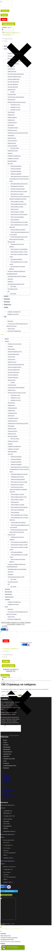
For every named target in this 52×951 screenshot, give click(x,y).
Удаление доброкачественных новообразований (15, 272)
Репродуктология (13, 150)
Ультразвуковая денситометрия (17, 276)
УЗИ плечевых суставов (17, 211)
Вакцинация (11, 58)
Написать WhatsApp (9, 891)
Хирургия (10, 281)
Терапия (10, 153)
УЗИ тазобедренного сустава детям (18, 263)
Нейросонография (15, 173)
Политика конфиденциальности (9, 764)
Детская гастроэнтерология (16, 74)
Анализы (10, 56)
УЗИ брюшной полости (17, 186)
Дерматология (12, 71)
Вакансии (10, 321)
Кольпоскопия (12, 94)
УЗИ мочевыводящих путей (18, 204)
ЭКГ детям (13, 286)
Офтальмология (12, 130)
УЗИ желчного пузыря (16, 194)
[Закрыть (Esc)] (1, 947)
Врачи (5, 46)
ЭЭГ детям (13, 293)
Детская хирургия (13, 84)
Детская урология (13, 87)
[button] (5, 11)
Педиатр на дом (15, 104)
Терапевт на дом (15, 107)
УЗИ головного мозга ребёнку (19, 249)
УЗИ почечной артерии (17, 217)
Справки (6, 307)
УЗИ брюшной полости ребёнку (16, 245)
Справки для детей (13, 158)
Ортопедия (11, 125)
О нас (5, 316)
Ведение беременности (15, 61)
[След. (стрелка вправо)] (2, 949)
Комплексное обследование (16, 97)
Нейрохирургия (12, 117)
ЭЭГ (8, 291)
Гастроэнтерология (13, 63)
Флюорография (12, 161)
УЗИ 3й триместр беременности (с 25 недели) (19, 233)
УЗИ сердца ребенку (16, 259)
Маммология (11, 99)
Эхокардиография (15, 171)
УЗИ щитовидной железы (17, 229)
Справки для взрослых (14, 155)
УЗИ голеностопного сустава (18, 191)
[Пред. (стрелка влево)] (1, 949)
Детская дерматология (14, 76)
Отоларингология (13, 127)
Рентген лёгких (14, 148)
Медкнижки (11, 112)
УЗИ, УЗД (10, 163)
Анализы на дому (15, 109)
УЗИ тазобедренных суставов (19, 222)
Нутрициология (12, 122)
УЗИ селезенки (14, 219)
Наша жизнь (11, 328)
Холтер (12, 91)
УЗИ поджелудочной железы (18, 214)
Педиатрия (11, 135)
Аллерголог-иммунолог (14, 53)
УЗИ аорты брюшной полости (19, 183)
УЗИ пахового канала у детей (18, 251)
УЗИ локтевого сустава (16, 201)
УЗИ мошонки (14, 209)
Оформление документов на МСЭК (18, 132)
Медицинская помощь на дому (17, 102)
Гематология (11, 66)
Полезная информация (14, 331)
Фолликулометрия (15, 166)
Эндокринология (13, 289)
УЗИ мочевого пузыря (16, 206)
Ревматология (12, 143)
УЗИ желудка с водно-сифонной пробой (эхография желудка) (19, 198)
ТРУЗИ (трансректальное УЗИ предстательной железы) (18, 238)
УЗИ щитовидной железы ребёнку (17, 268)
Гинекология (11, 68)
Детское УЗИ (11, 241)
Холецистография (15, 168)
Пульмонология (12, 140)
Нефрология (11, 120)
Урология (10, 279)
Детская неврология (13, 79)
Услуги (5, 49)
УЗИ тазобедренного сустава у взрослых (18, 226)
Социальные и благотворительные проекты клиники (17, 325)
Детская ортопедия (13, 81)
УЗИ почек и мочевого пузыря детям (18, 255)
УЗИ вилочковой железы (17, 188)
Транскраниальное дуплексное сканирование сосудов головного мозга (19, 179)
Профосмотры (12, 138)
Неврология (11, 114)
